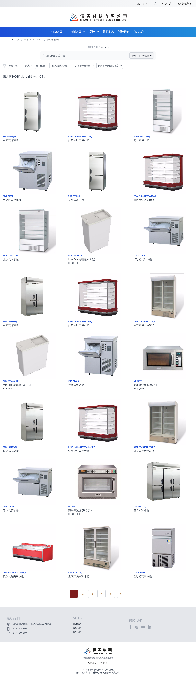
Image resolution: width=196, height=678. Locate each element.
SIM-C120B (8, 196)
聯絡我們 (186, 3)
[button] (162, 3)
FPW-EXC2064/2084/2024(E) (81, 447)
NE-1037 (138, 381)
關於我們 (123, 31)
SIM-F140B (73, 381)
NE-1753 (72, 506)
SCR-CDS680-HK (10, 381)
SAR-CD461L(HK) (11, 255)
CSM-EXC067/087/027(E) (14, 572)
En (147, 3)
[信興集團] (98, 651)
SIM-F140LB (8, 506)
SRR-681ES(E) (9, 136)
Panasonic (37, 39)
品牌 (92, 31)
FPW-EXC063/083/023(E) (80, 136)
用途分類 (13, 65)
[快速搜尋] (155, 3)
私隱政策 (104, 662)
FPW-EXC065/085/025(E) (80, 321)
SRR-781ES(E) (74, 196)
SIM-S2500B (139, 572)
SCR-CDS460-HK (76, 255)
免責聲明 (92, 662)
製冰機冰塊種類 (60, 65)
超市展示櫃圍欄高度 (108, 65)
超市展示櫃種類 (83, 65)
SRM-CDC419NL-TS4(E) (144, 447)
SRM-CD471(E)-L (76, 572)
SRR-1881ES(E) (141, 506)
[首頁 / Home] (98, 15)
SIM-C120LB (139, 255)
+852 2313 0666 (19, 628)
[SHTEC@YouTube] (143, 627)
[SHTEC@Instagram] (137, 627)
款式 (27, 65)
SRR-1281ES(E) (10, 321)
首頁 (17, 39)
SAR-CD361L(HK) (142, 136)
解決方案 (56, 31)
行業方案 (75, 31)
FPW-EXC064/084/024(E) (145, 196)
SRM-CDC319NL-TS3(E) (144, 321)
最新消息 (108, 31)
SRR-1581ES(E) (10, 447)
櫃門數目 (40, 65)
